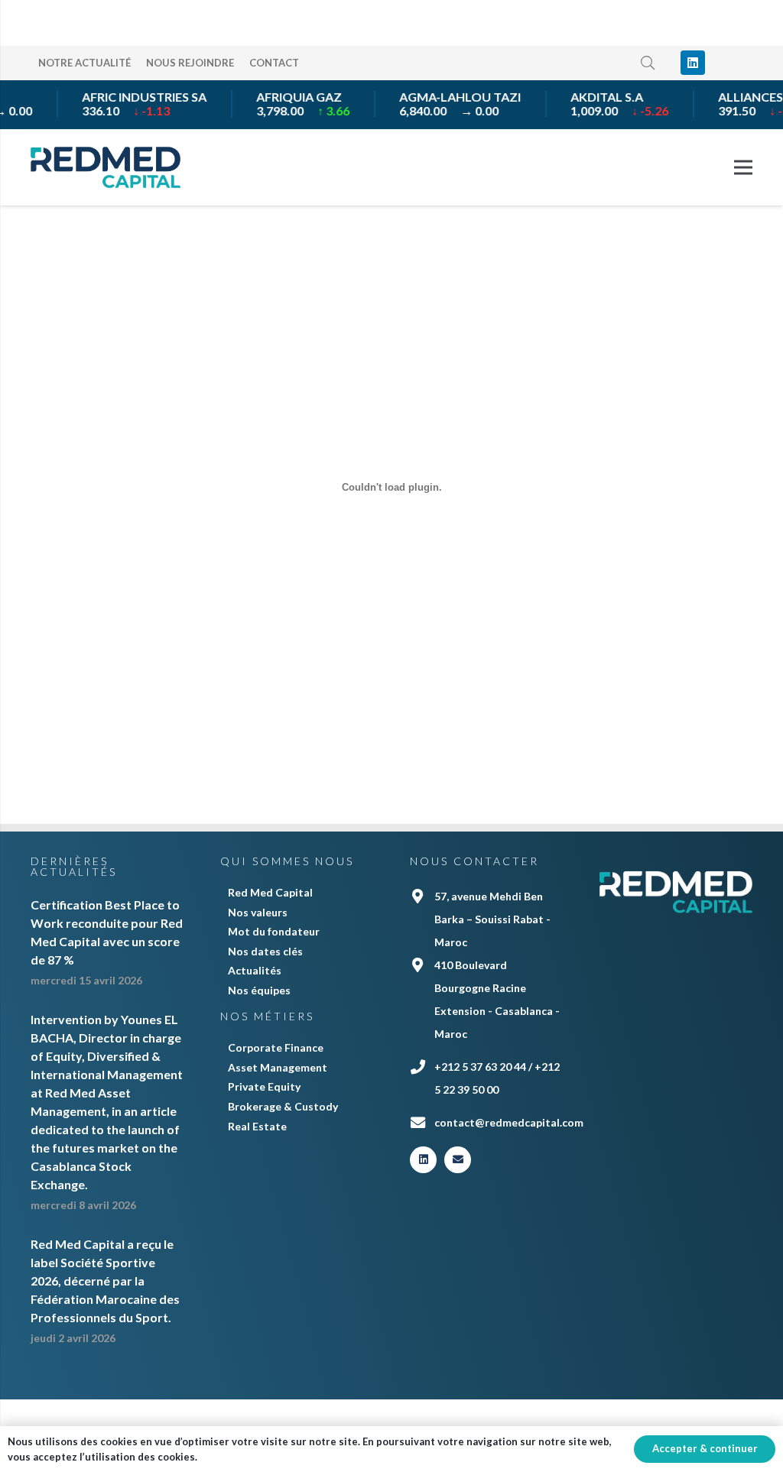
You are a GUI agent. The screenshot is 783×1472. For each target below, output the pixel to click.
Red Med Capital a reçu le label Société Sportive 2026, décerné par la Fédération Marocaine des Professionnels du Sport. (105, 1280)
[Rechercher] (648, 63)
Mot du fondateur (274, 931)
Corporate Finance (275, 1047)
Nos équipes (259, 990)
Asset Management (277, 1067)
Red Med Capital (270, 892)
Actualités (254, 970)
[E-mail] (457, 1159)
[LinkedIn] (693, 62)
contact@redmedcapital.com (508, 1122)
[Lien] (105, 167)
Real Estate (257, 1126)
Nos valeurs (258, 912)
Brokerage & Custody (283, 1106)
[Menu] (743, 167)
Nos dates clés (265, 951)
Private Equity (264, 1086)
